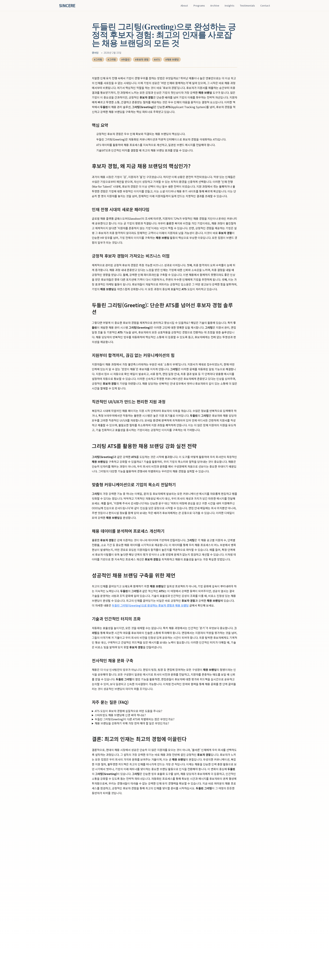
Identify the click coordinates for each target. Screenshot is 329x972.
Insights (229, 5)
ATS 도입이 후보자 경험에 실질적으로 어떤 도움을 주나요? (128, 711)
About (184, 5)
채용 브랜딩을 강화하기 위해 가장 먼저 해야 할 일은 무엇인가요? (132, 723)
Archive (214, 5)
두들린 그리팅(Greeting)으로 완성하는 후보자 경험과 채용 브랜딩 (150, 605)
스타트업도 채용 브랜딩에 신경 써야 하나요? (120, 715)
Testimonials (247, 5)
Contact (265, 5)
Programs (199, 5)
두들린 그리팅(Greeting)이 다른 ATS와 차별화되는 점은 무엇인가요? (134, 719)
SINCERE (67, 5)
